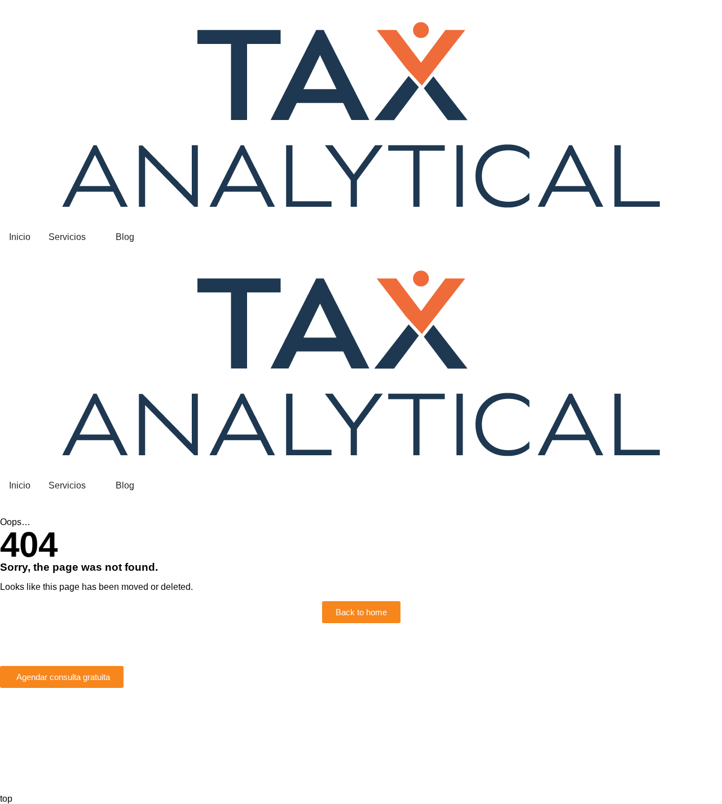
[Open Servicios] (93, 237)
